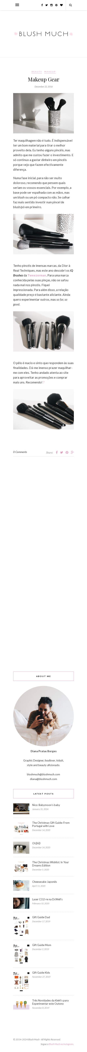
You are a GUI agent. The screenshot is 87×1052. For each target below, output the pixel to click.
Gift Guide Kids (41, 972)
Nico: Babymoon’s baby (46, 805)
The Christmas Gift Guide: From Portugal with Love (51, 824)
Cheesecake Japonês (44, 881)
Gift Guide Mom (41, 945)
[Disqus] (43, 506)
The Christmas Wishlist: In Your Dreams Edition (50, 864)
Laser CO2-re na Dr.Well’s (47, 899)
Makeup (50, 71)
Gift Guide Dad (41, 917)
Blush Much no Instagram (61, 1044)
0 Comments (20, 452)
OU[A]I (36, 843)
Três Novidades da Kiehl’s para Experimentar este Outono (50, 1002)
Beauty (37, 71)
